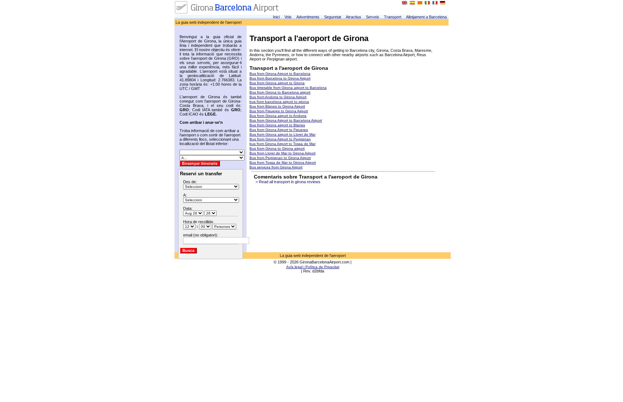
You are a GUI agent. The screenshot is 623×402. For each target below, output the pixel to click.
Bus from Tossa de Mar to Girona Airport (282, 162)
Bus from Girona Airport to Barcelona (279, 74)
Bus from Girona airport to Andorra (277, 116)
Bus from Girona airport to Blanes (277, 125)
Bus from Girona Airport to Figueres (278, 130)
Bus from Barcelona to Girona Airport (279, 78)
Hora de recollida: (198, 222)
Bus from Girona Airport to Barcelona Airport (285, 120)
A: (185, 195)
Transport (392, 17)
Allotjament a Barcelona (426, 17)
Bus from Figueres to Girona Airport (278, 111)
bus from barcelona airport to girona (279, 102)
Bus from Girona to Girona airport (277, 148)
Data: (188, 208)
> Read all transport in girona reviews (288, 182)
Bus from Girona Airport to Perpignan (280, 139)
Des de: (190, 182)
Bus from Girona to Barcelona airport (279, 92)
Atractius (353, 17)
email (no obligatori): (200, 235)
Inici (276, 17)
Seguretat (332, 17)
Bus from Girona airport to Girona (277, 83)
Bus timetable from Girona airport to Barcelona (288, 88)
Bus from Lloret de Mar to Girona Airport (282, 153)
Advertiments (307, 17)
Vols (288, 17)
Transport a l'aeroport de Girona (288, 68)
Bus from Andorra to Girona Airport (277, 97)
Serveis (372, 17)
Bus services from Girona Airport (275, 167)
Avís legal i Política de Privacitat (312, 267)
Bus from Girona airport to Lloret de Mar (282, 134)
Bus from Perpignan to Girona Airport (280, 158)
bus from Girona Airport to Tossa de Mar (282, 144)
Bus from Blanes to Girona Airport (277, 106)
